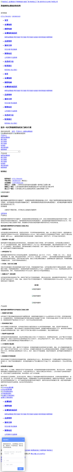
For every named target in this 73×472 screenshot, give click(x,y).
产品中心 (4, 135)
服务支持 (8, 422)
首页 (13, 131)
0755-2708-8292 (6, 16)
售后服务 (14, 49)
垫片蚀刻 (24, 37)
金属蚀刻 (8, 401)
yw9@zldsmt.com (17, 182)
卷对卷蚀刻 (42, 37)
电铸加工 (50, 450)
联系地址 (8, 70)
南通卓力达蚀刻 (25, 450)
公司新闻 (8, 57)
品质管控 (8, 418)
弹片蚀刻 (30, 37)
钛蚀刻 (35, 37)
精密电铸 (49, 37)
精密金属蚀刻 (9, 37)
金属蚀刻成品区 (11, 410)
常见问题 (8, 49)
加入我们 (14, 70)
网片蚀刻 (17, 37)
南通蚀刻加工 (35, 450)
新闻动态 (8, 430)
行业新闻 (14, 57)
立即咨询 (4, 213)
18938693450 (16, 16)
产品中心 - (19, 131)
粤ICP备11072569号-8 (38, 454)
